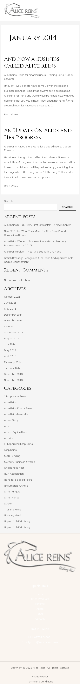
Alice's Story (25, 146)
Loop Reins (10, 449)
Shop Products (40, 598)
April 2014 (10, 356)
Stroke (7, 503)
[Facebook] (29, 653)
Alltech (8, 426)
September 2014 (13, 332)
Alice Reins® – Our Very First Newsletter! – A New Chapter (37, 224)
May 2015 (10, 308)
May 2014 (10, 350)
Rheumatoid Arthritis (16, 485)
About (40, 608)
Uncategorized (12, 515)
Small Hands (11, 497)
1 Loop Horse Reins (15, 396)
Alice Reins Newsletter (16, 414)
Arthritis (8, 438)
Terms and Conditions (40, 681)
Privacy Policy (40, 676)
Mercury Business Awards (19, 461)
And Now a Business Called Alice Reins (31, 63)
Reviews (40, 603)
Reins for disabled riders (32, 74)
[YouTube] (50, 653)
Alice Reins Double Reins (18, 408)
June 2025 (10, 302)
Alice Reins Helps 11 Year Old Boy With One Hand (32, 251)
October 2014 (12, 326)
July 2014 (10, 344)
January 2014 (12, 368)
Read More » (11, 114)
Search (8, 201)
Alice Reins (10, 74)
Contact (40, 618)
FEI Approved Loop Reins (18, 443)
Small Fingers (12, 491)
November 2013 (13, 380)
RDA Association (14, 473)
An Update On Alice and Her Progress (38, 134)
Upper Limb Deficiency (17, 521)
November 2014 (13, 320)
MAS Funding (12, 455)
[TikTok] (43, 653)
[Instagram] (36, 653)
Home (40, 594)
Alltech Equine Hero (15, 432)
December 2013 (13, 374)
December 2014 (13, 314)
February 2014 (13, 362)
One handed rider (14, 467)
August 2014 (11, 338)
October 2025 (12, 296)
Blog (40, 613)
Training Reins (55, 74)
